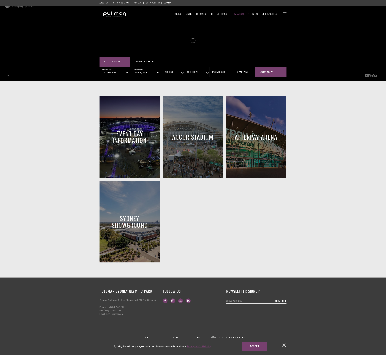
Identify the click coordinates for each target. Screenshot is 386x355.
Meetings (222, 14)
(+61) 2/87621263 (112, 310)
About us (104, 3)
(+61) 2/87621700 (115, 307)
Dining (189, 14)
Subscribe (280, 301)
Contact (137, 3)
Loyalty (167, 3)
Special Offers (204, 14)
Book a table (145, 61)
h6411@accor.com (114, 314)
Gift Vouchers (153, 3)
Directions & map (121, 3)
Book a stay (112, 61)
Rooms (178, 14)
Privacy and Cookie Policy (199, 346)
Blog (255, 14)
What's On (240, 14)
